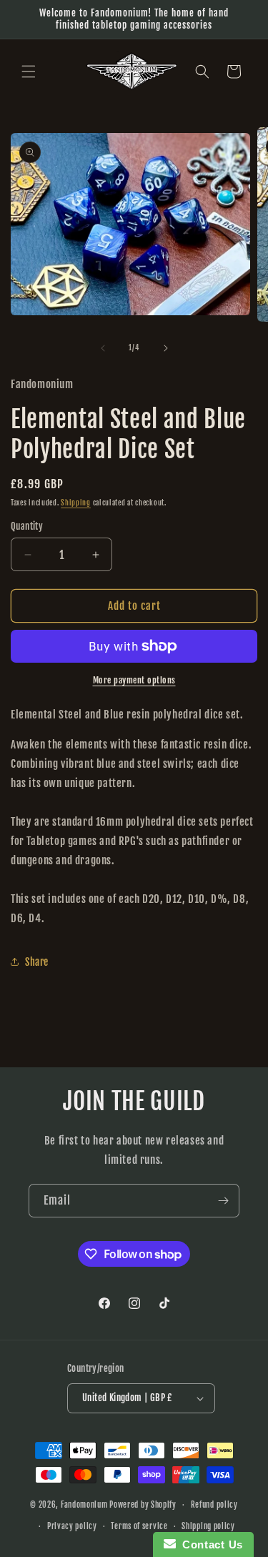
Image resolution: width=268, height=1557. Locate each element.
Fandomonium (84, 1505)
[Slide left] (103, 348)
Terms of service (139, 1526)
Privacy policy (72, 1526)
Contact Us (209, 1544)
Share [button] (37, 962)
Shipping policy (208, 1526)
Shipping (76, 502)
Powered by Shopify (143, 1505)
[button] (28, 71)
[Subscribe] (223, 1200)
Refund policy (214, 1505)
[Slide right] (166, 348)
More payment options (134, 680)
